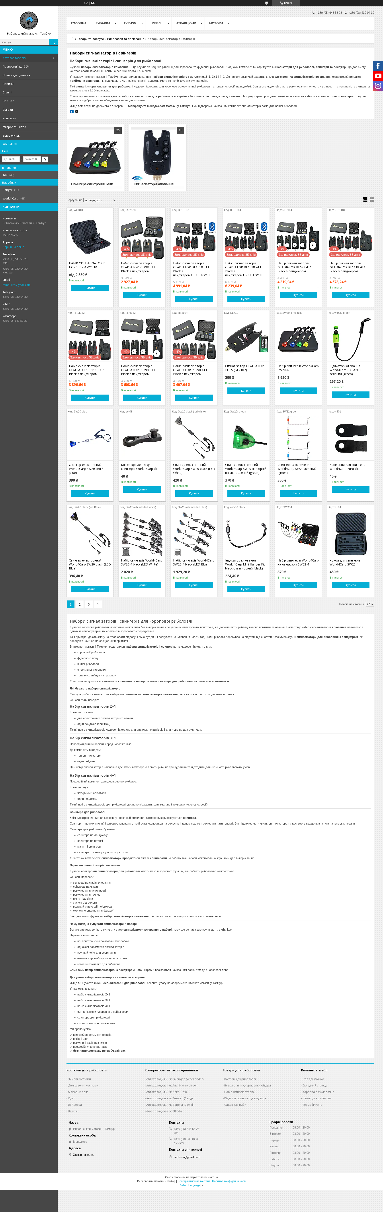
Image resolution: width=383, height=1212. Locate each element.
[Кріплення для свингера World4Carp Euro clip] (350, 438)
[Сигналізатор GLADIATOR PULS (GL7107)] (246, 339)
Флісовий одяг (78, 1092)
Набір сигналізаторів (239, 1092)
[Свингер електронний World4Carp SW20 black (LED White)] (194, 438)
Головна (78, 23)
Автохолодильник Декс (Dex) (166, 1092)
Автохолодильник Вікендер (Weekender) (174, 1079)
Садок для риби (235, 1105)
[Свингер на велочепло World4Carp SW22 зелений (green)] (298, 438)
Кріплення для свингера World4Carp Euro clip (347, 467)
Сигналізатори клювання (153, 184)
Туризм (130, 23)
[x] (76, 112)
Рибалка (103, 23)
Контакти (9, 118)
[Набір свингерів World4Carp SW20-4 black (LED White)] (142, 534)
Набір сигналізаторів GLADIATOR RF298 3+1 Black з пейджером (138, 267)
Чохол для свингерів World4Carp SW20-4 (345, 562)
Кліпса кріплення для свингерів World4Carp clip (139, 467)
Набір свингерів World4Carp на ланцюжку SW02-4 (298, 562)
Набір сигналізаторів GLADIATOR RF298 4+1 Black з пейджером (190, 370)
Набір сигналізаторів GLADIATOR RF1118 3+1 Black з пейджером (87, 370)
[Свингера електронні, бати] (95, 158)
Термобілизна (312, 1105)
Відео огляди (12, 135)
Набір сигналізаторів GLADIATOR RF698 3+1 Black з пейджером (138, 370)
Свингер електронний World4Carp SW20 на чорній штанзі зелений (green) (245, 469)
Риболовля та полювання (125, 39)
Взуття (73, 1111)
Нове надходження (16, 75)
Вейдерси (75, 1105)
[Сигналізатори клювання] (157, 158)
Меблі (157, 23)
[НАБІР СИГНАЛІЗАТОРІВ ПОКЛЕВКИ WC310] (90, 237)
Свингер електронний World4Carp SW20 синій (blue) (86, 469)
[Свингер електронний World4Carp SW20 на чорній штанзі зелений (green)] (246, 438)
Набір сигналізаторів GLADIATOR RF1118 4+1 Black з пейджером (347, 267)
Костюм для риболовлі (240, 1079)
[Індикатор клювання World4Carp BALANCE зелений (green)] (350, 339)
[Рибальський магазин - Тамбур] (28, 21)
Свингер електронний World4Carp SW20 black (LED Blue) (90, 564)
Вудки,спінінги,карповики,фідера (247, 1085)
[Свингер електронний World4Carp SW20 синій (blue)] (90, 438)
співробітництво (14, 127)
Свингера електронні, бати (92, 184)
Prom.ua (213, 1177)
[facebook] (72, 112)
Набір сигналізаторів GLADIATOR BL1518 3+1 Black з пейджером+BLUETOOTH (192, 269)
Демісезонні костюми (83, 1085)
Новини (8, 84)
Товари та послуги (90, 39)
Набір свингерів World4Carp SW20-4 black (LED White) (141, 562)
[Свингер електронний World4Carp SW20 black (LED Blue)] (90, 534)
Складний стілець (315, 1085)
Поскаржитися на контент (194, 1181)
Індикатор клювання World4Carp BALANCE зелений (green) (346, 370)
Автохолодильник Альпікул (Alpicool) (171, 1085)
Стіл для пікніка (313, 1079)
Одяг (71, 1098)
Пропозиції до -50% (16, 66)
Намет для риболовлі (317, 1098)
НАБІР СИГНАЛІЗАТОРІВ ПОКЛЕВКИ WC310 (87, 265)
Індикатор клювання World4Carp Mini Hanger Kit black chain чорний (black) (245, 564)
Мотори (216, 23)
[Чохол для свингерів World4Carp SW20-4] (350, 534)
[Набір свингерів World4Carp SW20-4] (298, 339)
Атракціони (186, 23)
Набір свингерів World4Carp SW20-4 (298, 368)
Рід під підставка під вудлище (245, 1098)
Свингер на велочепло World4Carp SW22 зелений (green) (297, 469)
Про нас (8, 101)
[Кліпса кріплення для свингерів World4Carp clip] (142, 438)
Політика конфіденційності (229, 1181)
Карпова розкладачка (318, 1092)
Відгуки (8, 110)
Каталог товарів (14, 58)
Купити (90, 288)
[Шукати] (53, 42)
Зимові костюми (79, 1079)
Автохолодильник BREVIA (164, 1111)
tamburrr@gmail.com (17, 285)
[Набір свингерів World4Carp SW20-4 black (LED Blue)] (194, 534)
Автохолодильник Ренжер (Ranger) (170, 1098)
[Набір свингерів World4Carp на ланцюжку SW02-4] (298, 534)
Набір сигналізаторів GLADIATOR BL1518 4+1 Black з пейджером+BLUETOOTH (244, 269)
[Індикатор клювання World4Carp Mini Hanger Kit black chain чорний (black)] (246, 534)
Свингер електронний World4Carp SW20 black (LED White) (194, 469)
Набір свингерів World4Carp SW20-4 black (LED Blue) (193, 562)
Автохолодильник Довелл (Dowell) (170, 1105)
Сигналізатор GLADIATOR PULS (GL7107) (244, 368)
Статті (7, 92)
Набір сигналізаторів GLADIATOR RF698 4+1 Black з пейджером (294, 267)
